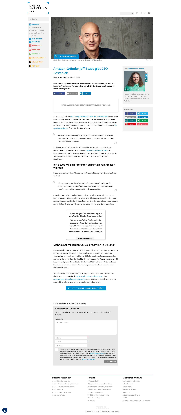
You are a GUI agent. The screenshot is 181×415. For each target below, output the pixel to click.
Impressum (128, 392)
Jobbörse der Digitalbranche (99, 395)
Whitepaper (37, 39)
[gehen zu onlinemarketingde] (137, 13)
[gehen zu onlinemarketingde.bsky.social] (149, 13)
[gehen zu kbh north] (146, 75)
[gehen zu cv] (146, 80)
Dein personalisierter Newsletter (100, 384)
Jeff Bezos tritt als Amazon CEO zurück (85, 288)
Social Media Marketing (62, 381)
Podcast (91, 401)
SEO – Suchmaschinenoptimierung (66, 384)
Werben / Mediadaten (132, 381)
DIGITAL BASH (37, 62)
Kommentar (59, 319)
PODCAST (36, 66)
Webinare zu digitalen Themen (100, 389)
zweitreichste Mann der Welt (97, 150)
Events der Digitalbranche (98, 398)
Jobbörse (36, 50)
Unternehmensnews (38, 30)
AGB (125, 398)
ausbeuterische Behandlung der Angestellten (69, 279)
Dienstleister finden (96, 392)
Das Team (127, 387)
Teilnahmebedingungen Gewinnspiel (137, 401)
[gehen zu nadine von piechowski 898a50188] (146, 78)
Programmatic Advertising (63, 392)
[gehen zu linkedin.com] (145, 13)
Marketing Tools (59, 395)
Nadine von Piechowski (136, 69)
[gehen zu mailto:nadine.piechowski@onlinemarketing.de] (146, 73)
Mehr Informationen (85, 238)
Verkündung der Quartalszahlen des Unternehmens (88, 116)
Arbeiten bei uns (130, 389)
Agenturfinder (94, 381)
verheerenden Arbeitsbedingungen (89, 276)
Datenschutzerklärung (88, 359)
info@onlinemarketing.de (97, 353)
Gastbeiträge (128, 384)
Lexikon (33, 36)
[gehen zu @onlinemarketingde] (141, 13)
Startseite (56, 60)
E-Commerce (58, 389)
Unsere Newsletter (37, 33)
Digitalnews (35, 27)
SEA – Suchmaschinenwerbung (65, 387)
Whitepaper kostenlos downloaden (101, 387)
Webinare (36, 42)
